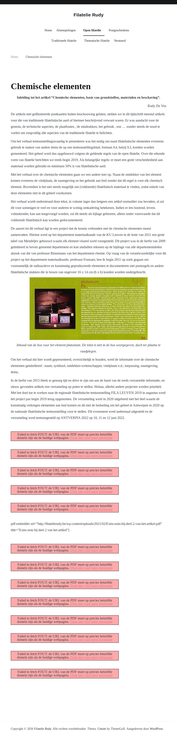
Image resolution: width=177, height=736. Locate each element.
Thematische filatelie (97, 40)
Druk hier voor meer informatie (91, 438)
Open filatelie (92, 30)
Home (48, 30)
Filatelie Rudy (89, 14)
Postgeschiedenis (119, 30)
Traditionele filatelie (63, 40)
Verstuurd (120, 40)
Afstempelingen (66, 30)
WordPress (156, 728)
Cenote (102, 728)
